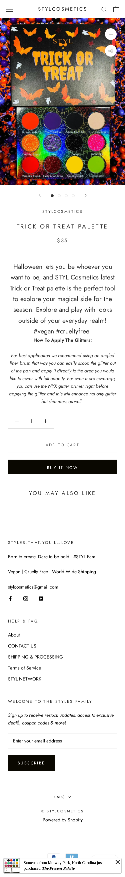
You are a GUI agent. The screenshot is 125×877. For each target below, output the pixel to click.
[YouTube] (41, 598)
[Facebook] (10, 598)
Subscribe (31, 763)
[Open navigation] (9, 9)
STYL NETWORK (24, 678)
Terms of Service (24, 667)
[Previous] (40, 195)
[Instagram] (25, 598)
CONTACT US (22, 646)
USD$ (59, 796)
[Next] (86, 195)
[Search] (104, 9)
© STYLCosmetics (62, 811)
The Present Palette (58, 868)
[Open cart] (116, 9)
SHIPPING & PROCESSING (35, 657)
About (14, 635)
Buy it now (62, 468)
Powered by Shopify (63, 819)
